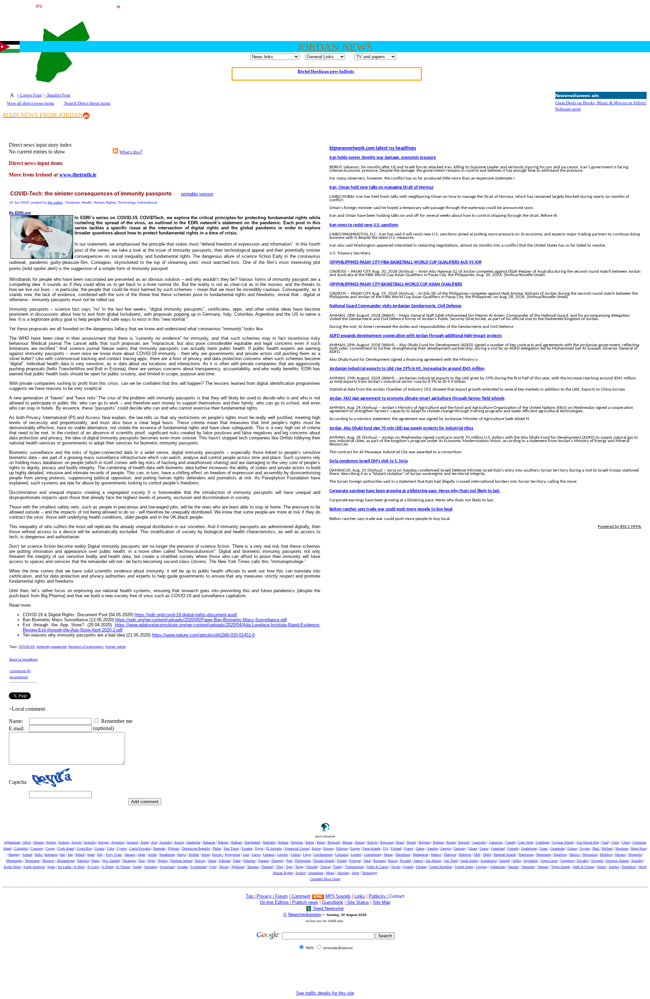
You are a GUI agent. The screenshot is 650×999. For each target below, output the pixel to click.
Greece (484, 848)
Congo (50, 848)
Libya (307, 854)
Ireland (80, 854)
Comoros (36, 848)
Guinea (572, 848)
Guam (544, 848)
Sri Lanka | (66, 867)
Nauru (95, 860)
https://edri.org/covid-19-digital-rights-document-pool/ (185, 614)
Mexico (575, 854)
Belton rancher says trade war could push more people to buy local (390, 509)
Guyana (585, 848)
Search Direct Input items (86, 103)
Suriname (150, 867)
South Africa (12, 867)
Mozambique (65, 860)
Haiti (596, 848)
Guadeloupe (529, 848)
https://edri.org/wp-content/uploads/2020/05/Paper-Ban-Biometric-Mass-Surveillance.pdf (201, 619)
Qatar (367, 860)
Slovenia (597, 860)
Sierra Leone (549, 860)
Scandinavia (488, 860)
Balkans (236, 842)
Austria (179, 842)
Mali (477, 854)
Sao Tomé (451, 860)
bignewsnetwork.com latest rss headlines (372, 148)
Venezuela (528, 867)
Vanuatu (513, 867)
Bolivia (372, 842)
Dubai (217, 848)
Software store (568, 108)
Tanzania (253, 867)
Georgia (445, 848)
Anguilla (89, 842)
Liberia (295, 854)
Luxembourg (372, 854)
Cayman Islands (563, 842)
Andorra (63, 842)
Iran (62, 854)
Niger (151, 860)
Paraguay (278, 860)
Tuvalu (395, 867)
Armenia (132, 842)
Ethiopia (342, 848)
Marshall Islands (505, 854)
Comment (300, 896)
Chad (605, 842)
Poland (342, 860)
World (642, 867)
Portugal (355, 860)
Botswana (386, 842)
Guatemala (557, 848)
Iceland (27, 854)
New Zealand (111, 860)
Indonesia (50, 854)
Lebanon (269, 854)
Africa (27, 842)
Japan (141, 854)
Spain (51, 867)
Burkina (438, 842)
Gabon (420, 848)
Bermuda (334, 842)
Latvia (256, 854)
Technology (369, 873)
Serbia (517, 860)
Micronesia (589, 854)
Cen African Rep (588, 842)
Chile (615, 842)
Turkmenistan (354, 867)
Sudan (137, 867)
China (626, 842)
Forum (281, 896)
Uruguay (482, 867)
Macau (388, 854)
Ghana (473, 848)
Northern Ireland (181, 860)
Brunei (411, 842)
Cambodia (479, 842)
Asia (154, 842)
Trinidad (312, 867)
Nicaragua (129, 860)
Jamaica (130, 854)
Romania (379, 860)
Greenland (498, 848)
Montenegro (14, 860)
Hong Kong (639, 848)
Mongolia (635, 854)
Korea (206, 854)
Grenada (512, 848)
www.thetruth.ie (77, 175)
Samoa (418, 860)
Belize (310, 842)
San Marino (433, 860)
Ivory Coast (114, 854)
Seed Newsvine (328, 908)
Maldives (465, 854)
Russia (392, 860)
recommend (18, 677)
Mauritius (560, 854)
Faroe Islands (372, 848)
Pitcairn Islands (323, 860)
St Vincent (123, 867)
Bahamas (209, 842)
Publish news (304, 902)
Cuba (110, 848)
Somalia (637, 860)
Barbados (269, 842)
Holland (607, 848)
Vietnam (542, 867)
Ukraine (421, 867)
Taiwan (224, 867)
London (356, 854)
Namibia (83, 860)
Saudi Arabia (469, 860)
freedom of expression (85, 646)
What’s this (130, 151)
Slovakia (582, 860)
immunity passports (51, 646)
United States (464, 867)
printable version (197, 193)
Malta (487, 854)
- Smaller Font (57, 95)
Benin (321, 842)
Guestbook (332, 902)
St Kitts (79, 867)
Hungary (14, 854)
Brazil (400, 842)
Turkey (338, 867)
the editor (55, 202)
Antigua (103, 842)
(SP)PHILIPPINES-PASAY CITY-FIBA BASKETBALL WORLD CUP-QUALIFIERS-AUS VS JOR (405, 262)
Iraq (70, 854)
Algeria (51, 842)
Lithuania (341, 854)
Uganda (408, 867)
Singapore (567, 860)
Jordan (152, 854)
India (39, 854)
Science (301, 873)
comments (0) (19, 671)
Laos (246, 854)
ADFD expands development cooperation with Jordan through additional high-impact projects (415, 336)
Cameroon (496, 842)
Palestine (249, 860)
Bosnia (360, 842)
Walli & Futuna (583, 867)
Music (330, 873)
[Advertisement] (522, 18)
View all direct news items (30, 103)
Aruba (144, 842)
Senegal (504, 860)
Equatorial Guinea (297, 848)
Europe (355, 848)
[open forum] (256, 896)
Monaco (620, 854)
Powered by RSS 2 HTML (619, 526)
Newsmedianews (304, 914)
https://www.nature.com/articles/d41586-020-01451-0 (203, 635)
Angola (76, 842)
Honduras (621, 848)
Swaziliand (167, 867)
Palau (237, 860)
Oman (212, 860)
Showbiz (343, 873)
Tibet (279, 867)
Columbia (21, 848)
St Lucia (93, 867)
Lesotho (282, 854)
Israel (90, 854)
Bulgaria (424, 842)
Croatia (99, 848)
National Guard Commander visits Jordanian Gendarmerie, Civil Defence (395, 306)
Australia (165, 842)
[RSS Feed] (115, 151)
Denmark (159, 848)
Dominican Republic (196, 848)
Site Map (381, 902)
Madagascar (420, 854)
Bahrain (223, 842)
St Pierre (107, 867)
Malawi (436, 854)
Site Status (357, 902)
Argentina (117, 842)
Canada (510, 842)
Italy (100, 854)
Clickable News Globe (325, 879)
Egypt (259, 848)
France (408, 848)
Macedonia (402, 854)
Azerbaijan (193, 842)
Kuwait (217, 854)
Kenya (181, 854)
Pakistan (225, 860)
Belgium (297, 842)
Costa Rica (84, 848)
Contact (397, 896)
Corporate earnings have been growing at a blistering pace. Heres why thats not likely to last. (414, 491)
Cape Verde (525, 842)
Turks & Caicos (377, 867)
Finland (396, 848)
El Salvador (274, 848)
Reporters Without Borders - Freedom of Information (326, 69)
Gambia (432, 848)
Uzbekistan (497, 867)
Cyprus (122, 848)
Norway (200, 860)
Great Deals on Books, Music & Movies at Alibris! (601, 102)
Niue (141, 860)
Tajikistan (237, 867)
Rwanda (405, 860)
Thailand (267, 867)
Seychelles (531, 860)
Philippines (303, 860)
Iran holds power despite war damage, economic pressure (382, 157)
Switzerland (199, 867)
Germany (460, 848)
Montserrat (32, 860)
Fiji (385, 848)
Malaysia (450, 854)
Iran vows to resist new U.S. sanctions (363, 225)
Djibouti (173, 848)
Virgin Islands (560, 867)
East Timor (231, 848)
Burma (451, 842)
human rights (115, 646)
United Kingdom (440, 867)
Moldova (606, 854)
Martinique (526, 854)
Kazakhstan (167, 854)
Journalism (315, 873)
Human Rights (283, 873)
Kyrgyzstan (232, 854)
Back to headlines (23, 659)
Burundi (464, 842)
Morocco (48, 860)
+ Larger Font (29, 95)
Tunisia (325, 867)
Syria (212, 867)
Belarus (283, 842)
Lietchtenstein (322, 854)
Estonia (328, 848)
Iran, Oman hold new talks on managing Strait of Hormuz (381, 187)
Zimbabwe (629, 867)
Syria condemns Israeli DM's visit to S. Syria (368, 461)
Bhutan (347, 842)
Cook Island (66, 848)
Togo (289, 867)
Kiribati (194, 854)
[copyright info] (290, 896)
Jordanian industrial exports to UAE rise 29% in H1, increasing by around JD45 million (406, 369)
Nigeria (163, 860)
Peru (289, 860)
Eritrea (316, 848)
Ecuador (247, 848)
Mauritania (543, 854)
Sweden (182, 867)
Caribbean (542, 842)
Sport (355, 873)
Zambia (614, 867)
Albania (38, 842)
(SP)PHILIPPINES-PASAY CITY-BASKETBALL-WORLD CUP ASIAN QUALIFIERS (395, 284)
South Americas (34, 867)
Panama (263, 860)
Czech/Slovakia (139, 848)
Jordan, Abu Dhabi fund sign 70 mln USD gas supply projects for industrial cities (401, 428)
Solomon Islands (617, 860)
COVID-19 (27, 646)
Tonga (299, 867)
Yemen (601, 867)
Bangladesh (252, 842)
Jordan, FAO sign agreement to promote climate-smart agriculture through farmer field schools (416, 398)
